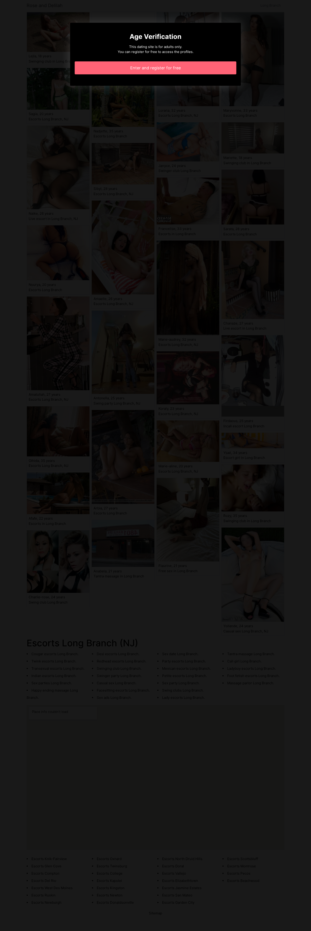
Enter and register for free (155, 67)
